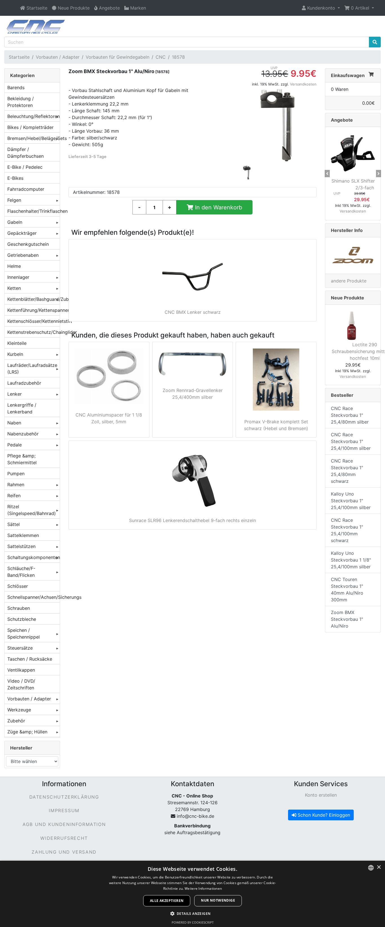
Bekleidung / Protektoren (20, 102)
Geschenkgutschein (28, 244)
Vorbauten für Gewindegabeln (117, 57)
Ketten (14, 288)
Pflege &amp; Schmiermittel (22, 459)
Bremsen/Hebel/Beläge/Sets (33, 138)
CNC (161, 57)
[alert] (192, 894)
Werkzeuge (19, 710)
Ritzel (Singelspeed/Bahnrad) (31, 510)
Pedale (14, 445)
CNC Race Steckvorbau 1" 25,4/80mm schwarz (347, 471)
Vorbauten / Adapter (57, 57)
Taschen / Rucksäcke (29, 659)
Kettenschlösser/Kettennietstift (33, 321)
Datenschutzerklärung (64, 797)
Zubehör (16, 721)
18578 (178, 57)
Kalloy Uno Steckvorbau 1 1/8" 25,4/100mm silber (351, 559)
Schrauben (18, 608)
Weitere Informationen (203, 888)
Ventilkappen (21, 670)
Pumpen (16, 473)
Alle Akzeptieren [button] (166, 900)
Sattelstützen (21, 546)
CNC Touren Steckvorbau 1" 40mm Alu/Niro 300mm (347, 589)
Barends (16, 87)
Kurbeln (15, 354)
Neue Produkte (347, 298)
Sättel (13, 524)
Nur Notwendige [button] (218, 900)
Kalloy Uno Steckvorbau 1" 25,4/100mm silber (351, 500)
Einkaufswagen (348, 75)
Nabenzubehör (23, 434)
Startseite (19, 57)
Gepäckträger (22, 233)
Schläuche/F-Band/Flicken (21, 572)
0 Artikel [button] (360, 8)
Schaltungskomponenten (33, 557)
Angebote (342, 120)
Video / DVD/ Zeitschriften (21, 684)
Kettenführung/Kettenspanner (33, 310)
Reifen (14, 495)
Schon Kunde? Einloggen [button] (323, 815)
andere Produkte (348, 281)
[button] (321, 8)
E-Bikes (15, 178)
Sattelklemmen (23, 535)
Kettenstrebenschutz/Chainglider (33, 332)
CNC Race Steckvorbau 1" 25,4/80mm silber (350, 415)
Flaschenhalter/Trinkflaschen (33, 211)
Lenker (14, 394)
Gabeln (14, 222)
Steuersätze (20, 648)
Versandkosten (303, 84)
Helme (14, 266)
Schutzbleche (21, 619)
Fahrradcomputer (25, 189)
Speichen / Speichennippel (23, 633)
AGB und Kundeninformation (64, 824)
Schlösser (17, 586)
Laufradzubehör (24, 383)
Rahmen (15, 484)
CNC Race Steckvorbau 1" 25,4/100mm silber (351, 441)
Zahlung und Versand (64, 852)
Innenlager (18, 277)
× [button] (379, 867)
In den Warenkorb (217, 207)
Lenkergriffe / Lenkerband (21, 408)
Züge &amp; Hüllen (27, 732)
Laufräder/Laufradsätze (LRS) (32, 368)
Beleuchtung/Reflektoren (33, 116)
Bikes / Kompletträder (30, 127)
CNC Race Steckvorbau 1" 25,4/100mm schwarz (347, 530)
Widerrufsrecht (64, 838)
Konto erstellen (321, 795)
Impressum (64, 810)
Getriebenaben (23, 255)
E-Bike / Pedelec (25, 167)
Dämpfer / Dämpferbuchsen (25, 152)
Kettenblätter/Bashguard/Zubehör (33, 299)
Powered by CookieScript (193, 922)
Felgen (14, 200)
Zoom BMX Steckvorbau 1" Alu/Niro (347, 619)
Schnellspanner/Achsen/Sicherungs (33, 597)
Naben (14, 423)
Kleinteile (16, 343)
